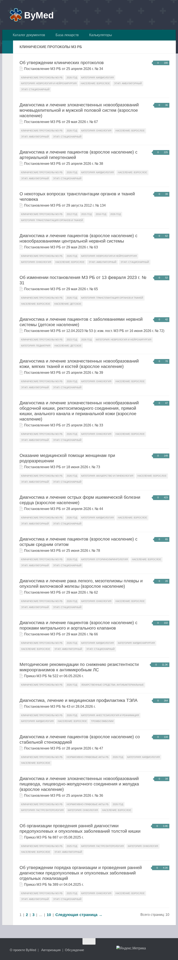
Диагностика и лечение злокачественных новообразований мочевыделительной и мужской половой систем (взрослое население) (79, 110)
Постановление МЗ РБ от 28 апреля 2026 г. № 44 (63, 509)
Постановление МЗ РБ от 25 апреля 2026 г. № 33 (63, 425)
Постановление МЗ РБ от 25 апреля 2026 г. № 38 (63, 163)
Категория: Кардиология (97, 77)
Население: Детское (67, 304)
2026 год (72, 77)
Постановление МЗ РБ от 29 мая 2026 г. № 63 (61, 247)
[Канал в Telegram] (158, 950)
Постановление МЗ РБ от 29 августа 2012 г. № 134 (65, 205)
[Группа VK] (151, 950)
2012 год (72, 214)
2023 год (72, 339)
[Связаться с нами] (166, 950)
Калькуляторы (99, 35)
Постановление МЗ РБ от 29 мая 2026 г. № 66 (61, 634)
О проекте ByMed (23, 950)
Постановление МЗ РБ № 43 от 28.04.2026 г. (60, 706)
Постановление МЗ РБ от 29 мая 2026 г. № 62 (61, 592)
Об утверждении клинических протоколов (62, 62)
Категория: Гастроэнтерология (42, 810)
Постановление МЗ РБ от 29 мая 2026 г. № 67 (61, 122)
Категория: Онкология (96, 130)
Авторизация (51, 950)
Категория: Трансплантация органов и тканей (52, 220)
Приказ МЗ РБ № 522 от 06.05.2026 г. (54, 676)
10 (49, 915)
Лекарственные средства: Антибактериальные (112, 684)
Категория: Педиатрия (35, 345)
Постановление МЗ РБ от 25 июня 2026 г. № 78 (62, 550)
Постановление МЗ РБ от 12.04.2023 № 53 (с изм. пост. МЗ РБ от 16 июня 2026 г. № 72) (94, 331)
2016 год (101, 214)
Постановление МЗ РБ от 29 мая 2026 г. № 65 (61, 289)
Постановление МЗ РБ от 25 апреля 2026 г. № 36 (63, 795)
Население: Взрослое (95, 83)
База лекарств (66, 35)
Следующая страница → (78, 915)
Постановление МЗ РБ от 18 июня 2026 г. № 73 (62, 467)
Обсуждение (74, 950)
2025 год (72, 846)
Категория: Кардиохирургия (136, 643)
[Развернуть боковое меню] (7, 46)
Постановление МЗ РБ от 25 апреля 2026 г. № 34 (63, 69)
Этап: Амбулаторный (128, 83)
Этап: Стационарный (35, 89)
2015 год (86, 214)
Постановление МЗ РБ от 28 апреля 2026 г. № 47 (63, 748)
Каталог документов (28, 35)
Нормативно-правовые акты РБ (88, 757)
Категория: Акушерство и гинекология (107, 475)
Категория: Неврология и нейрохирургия (49, 83)
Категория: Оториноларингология (104, 559)
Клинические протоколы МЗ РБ (42, 77)
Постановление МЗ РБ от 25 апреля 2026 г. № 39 (63, 372)
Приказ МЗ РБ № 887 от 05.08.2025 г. (54, 837)
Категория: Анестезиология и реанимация (110, 715)
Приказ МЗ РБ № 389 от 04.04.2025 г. (54, 884)
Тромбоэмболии (102, 721)
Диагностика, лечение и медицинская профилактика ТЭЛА (78, 700)
